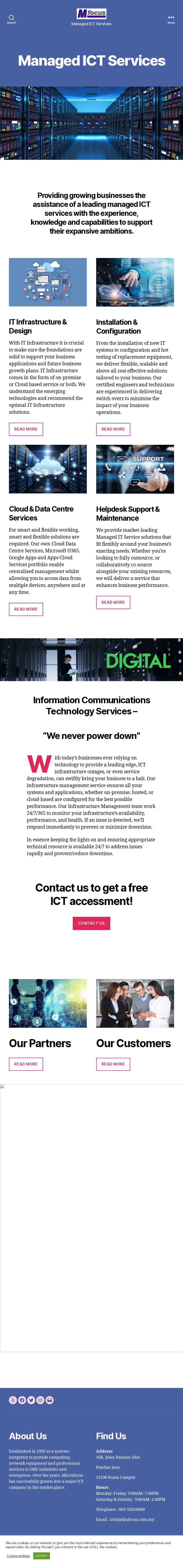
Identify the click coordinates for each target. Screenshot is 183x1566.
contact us (91, 923)
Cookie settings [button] (18, 1556)
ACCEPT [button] (41, 1556)
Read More (25, 429)
